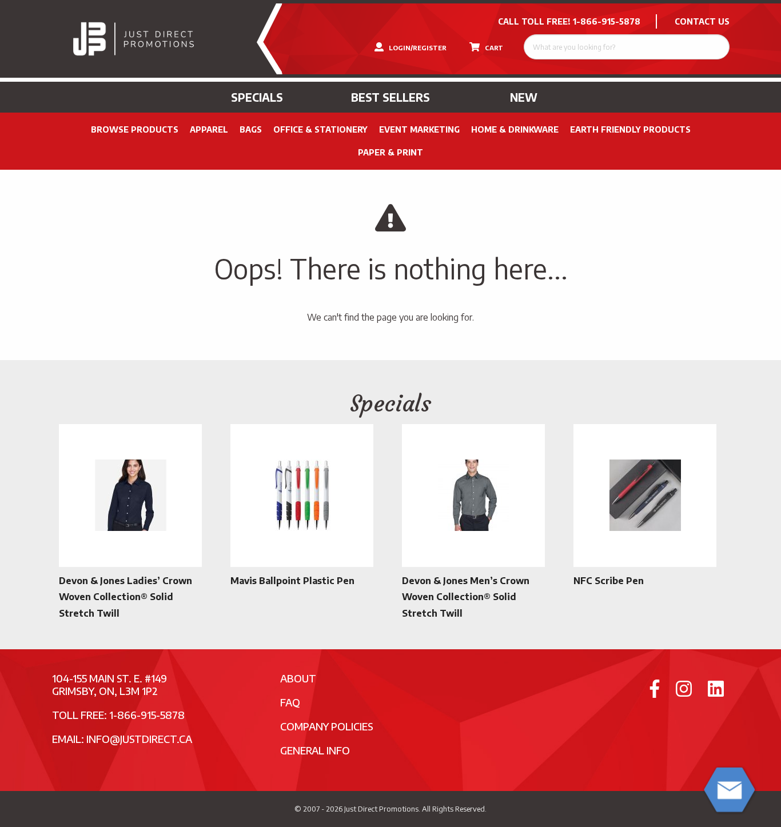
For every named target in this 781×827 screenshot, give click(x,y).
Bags (251, 129)
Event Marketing (419, 129)
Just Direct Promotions (381, 808)
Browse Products (134, 129)
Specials (257, 97)
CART (493, 47)
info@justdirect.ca (139, 738)
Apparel (209, 129)
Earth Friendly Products (630, 129)
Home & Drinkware (515, 129)
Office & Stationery (320, 129)
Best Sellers (390, 97)
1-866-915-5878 (606, 21)
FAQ (290, 702)
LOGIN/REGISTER (417, 47)
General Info (315, 750)
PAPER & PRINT (390, 152)
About (298, 678)
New (523, 97)
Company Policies (326, 726)
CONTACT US (702, 21)
